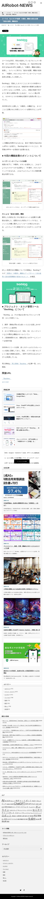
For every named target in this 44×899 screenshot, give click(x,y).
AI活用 (12, 804)
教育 (6, 703)
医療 (6, 700)
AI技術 (8, 804)
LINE (37, 804)
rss (29, 2)
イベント (24, 807)
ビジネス (12, 25)
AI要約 (18, 25)
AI (3, 800)
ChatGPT (19, 803)
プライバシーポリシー (8, 835)
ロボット (6, 815)
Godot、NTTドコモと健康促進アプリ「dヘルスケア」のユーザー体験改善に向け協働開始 (31, 453)
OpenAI (22, 25)
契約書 (32, 816)
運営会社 (5, 838)
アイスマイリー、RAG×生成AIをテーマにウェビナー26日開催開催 (19, 752)
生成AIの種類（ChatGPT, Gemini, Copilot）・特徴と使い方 (22, 630)
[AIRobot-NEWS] (17, 5)
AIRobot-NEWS (20, 896)
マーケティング (37, 813)
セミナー (37, 810)
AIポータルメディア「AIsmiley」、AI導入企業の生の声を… (27, 429)
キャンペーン (22, 810)
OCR (3, 807)
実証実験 (37, 816)
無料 (26, 819)
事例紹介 (14, 816)
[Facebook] (23, 889)
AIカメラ (12, 801)
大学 (28, 816)
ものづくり (7, 688)
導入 (3, 819)
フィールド (7, 697)
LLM (40, 804)
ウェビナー (32, 807)
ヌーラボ (5, 382)
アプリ (18, 807)
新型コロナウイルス (10, 819)
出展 (23, 816)
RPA (6, 807)
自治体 (37, 819)
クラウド (29, 810)
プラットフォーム (27, 813)
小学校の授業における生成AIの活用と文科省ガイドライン (21, 589)
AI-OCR (7, 801)
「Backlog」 (6, 378)
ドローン (18, 813)
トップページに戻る (22, 461)
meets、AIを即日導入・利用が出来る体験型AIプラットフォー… (28, 418)
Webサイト (12, 807)
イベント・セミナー (10, 691)
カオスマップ (14, 810)
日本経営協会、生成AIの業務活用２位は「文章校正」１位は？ (18, 744)
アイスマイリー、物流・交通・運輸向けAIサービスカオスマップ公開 (20, 747)
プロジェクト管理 (35, 25)
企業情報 (19, 816)
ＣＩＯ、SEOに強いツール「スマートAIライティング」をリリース (19, 771)
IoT (34, 804)
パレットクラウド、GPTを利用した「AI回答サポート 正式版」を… (27, 440)
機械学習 (22, 819)
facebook (35, 2)
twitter (32, 2)
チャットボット (8, 813)
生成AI (31, 818)
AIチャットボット (24, 801)
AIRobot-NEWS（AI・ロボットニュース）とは (14, 832)
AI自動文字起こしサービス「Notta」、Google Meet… (28, 395)
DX (26, 804)
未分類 (6, 709)
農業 (8, 821)
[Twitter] (20, 889)
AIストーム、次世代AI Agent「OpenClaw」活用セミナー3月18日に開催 (20, 720)
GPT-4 (30, 804)
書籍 (18, 819)
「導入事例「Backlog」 (19, 364)
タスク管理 (27, 25)
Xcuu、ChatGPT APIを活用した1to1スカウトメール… (28, 406)
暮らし (6, 706)
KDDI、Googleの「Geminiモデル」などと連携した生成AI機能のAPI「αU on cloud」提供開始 (13, 453)
